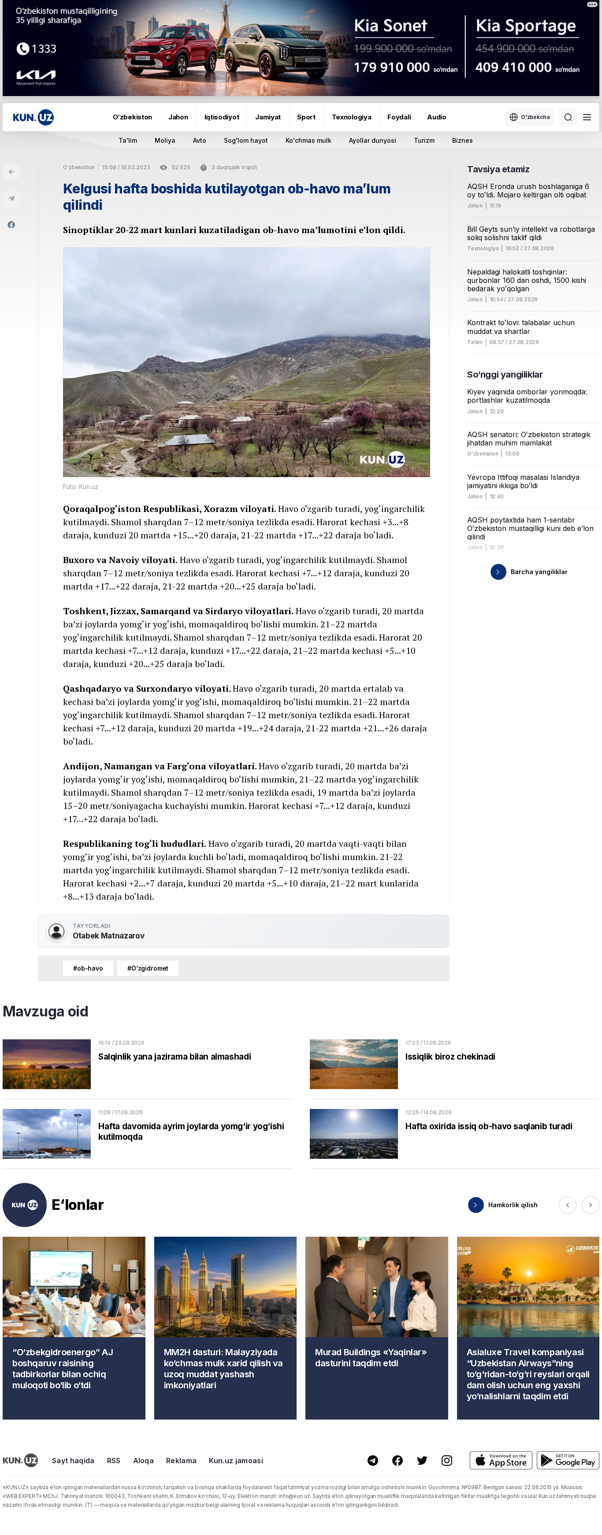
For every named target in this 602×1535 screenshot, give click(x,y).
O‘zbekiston (132, 117)
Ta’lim (475, 342)
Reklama (181, 1460)
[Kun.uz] (33, 117)
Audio (436, 117)
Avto (199, 140)
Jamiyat (268, 117)
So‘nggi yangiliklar (505, 374)
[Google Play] (568, 1460)
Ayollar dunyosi (372, 140)
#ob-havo (88, 968)
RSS (114, 1460)
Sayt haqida (73, 1460)
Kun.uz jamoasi (236, 1460)
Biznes (462, 140)
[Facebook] (11, 225)
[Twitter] (422, 1460)
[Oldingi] (567, 1205)
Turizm (424, 140)
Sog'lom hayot (246, 140)
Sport (306, 117)
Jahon (178, 117)
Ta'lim (128, 140)
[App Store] (501, 1460)
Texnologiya (352, 117)
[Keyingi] (590, 1205)
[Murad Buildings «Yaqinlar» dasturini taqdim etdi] (376, 1328)
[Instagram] (447, 1460)
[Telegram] (11, 198)
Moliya (165, 140)
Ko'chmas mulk (308, 140)
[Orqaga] (11, 172)
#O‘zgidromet (147, 968)
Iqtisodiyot (221, 117)
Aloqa (143, 1460)
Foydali (399, 117)
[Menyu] (587, 117)
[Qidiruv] (568, 117)
